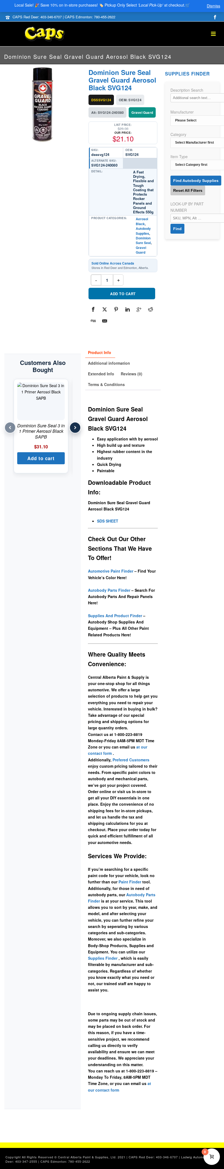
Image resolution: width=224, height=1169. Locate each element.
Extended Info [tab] (101, 373)
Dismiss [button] (213, 6)
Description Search (186, 90)
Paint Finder (130, 881)
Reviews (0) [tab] (131, 373)
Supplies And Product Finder (115, 615)
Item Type (179, 156)
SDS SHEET (107, 521)
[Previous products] (10, 427)
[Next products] (75, 427)
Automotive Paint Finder (110, 571)
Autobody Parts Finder (109, 590)
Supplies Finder (102, 958)
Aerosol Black (142, 221)
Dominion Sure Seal (143, 240)
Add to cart (123, 293)
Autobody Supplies (143, 231)
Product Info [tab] (99, 352)
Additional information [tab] (109, 363)
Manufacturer (182, 112)
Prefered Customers (131, 759)
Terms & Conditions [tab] (106, 384)
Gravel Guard (141, 250)
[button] (41, 458)
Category (178, 134)
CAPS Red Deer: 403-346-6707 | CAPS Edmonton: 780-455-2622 (64, 16)
